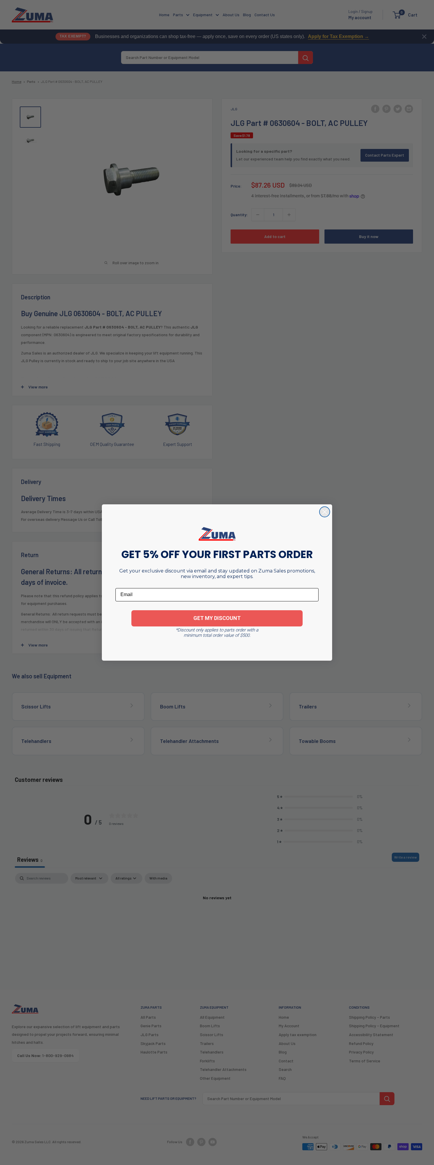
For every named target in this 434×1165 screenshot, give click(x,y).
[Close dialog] (324, 512)
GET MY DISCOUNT (217, 618)
